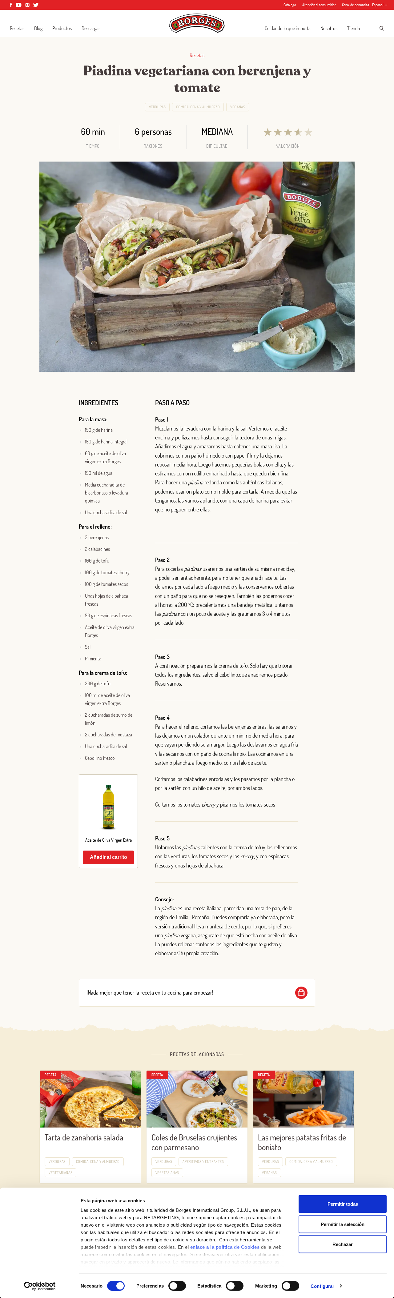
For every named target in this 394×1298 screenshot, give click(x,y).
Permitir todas (343, 1204)
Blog (38, 28)
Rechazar (342, 1244)
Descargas (91, 28)
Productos (62, 28)
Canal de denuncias (355, 4)
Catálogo (289, 4)
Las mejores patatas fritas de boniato (302, 1142)
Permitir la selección (342, 1224)
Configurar (322, 1285)
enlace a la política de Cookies (225, 1247)
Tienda (353, 28)
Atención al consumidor (319, 4)
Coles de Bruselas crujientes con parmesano (194, 1142)
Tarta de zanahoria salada (84, 1137)
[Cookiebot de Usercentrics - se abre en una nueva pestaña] (40, 1286)
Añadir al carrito (108, 857)
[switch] (177, 1286)
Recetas (17, 28)
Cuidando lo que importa (288, 28)
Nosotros (328, 28)
